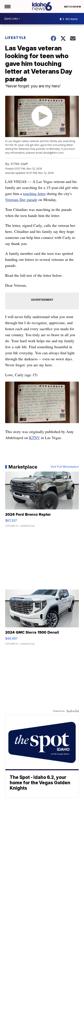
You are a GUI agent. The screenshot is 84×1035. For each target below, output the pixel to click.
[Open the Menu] (7, 6)
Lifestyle (15, 38)
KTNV (34, 437)
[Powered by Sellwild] (72, 711)
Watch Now (71, 6)
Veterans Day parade (21, 199)
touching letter (34, 193)
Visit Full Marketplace (65, 466)
